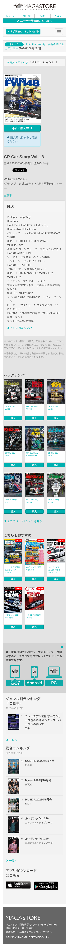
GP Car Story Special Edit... (32, 454)
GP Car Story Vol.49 (53, 501)
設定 (42, 15)
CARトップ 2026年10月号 (33, 568)
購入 (13, 418)
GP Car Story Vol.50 (32, 501)
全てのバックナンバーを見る (24, 521)
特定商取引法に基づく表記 (19, 928)
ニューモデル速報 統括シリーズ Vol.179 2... (12, 570)
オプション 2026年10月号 (12, 616)
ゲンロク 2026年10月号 (33, 616)
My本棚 (26, 15)
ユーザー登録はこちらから (35, 20)
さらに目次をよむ (21, 327)
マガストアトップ (17, 62)
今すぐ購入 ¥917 (22, 128)
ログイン (10, 15)
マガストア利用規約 (16, 924)
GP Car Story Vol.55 (32, 407)
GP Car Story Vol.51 (10, 501)
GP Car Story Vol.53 (10, 454)
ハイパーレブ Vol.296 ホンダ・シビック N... (55, 570)
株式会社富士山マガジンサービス (34, 931)
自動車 (8, 195)
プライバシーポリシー (44, 924)
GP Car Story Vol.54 (53, 407)
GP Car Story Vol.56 (10, 407)
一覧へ (12, 739)
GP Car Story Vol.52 (53, 454)
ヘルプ (58, 15)
